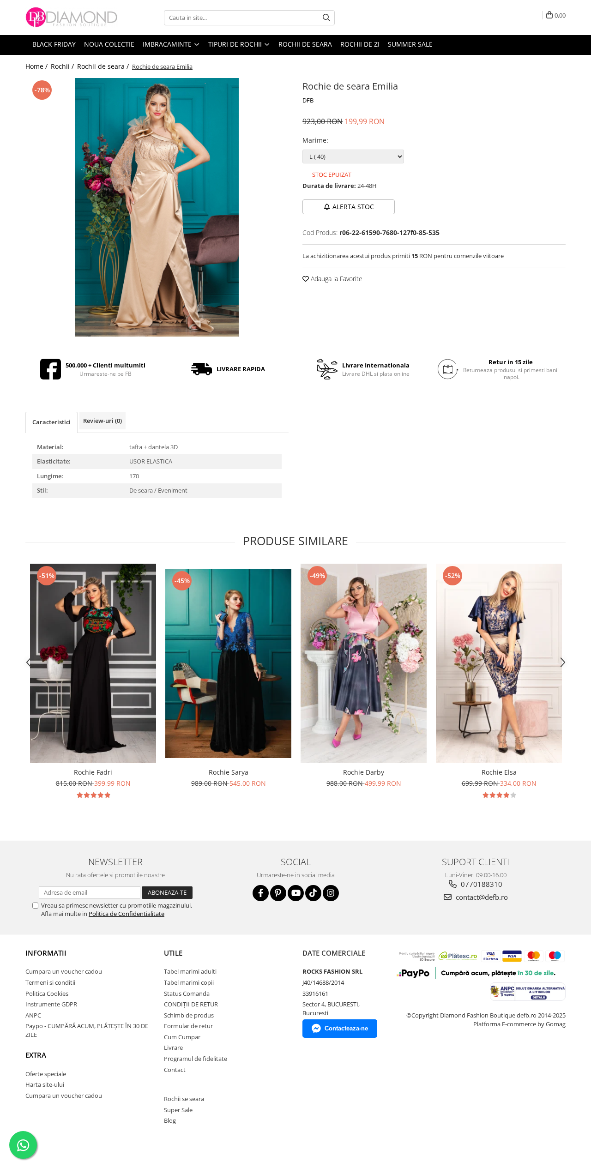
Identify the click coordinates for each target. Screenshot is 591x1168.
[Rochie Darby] (364, 664)
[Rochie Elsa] (499, 664)
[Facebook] (261, 893)
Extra (35, 1055)
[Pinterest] (278, 893)
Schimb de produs (189, 1015)
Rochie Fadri (93, 772)
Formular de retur (188, 1026)
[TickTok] (313, 893)
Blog (170, 1120)
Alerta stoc (353, 206)
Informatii (45, 952)
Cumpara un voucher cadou (63, 971)
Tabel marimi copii (189, 982)
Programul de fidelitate (195, 1058)
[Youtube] (296, 893)
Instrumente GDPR (51, 1004)
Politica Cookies (46, 993)
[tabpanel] (157, 207)
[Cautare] (326, 17)
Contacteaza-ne (346, 1028)
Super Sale (178, 1110)
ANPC (33, 1015)
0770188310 (480, 884)
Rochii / (63, 66)
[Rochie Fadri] (93, 664)
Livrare (173, 1047)
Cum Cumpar (182, 1037)
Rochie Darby (363, 772)
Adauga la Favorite (335, 278)
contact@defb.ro (481, 897)
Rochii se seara (184, 1099)
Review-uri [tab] (102, 420)
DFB (308, 100)
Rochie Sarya (228, 772)
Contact (175, 1070)
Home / (37, 66)
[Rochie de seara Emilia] (157, 207)
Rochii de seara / (104, 66)
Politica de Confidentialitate (126, 913)
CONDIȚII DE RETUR (191, 1004)
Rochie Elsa (499, 772)
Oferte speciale (45, 1074)
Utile (173, 952)
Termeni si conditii (50, 982)
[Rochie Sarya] (228, 663)
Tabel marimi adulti (190, 971)
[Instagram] (331, 893)
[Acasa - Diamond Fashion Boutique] (71, 17)
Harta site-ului (44, 1084)
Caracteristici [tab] (51, 422)
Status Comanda (187, 993)
